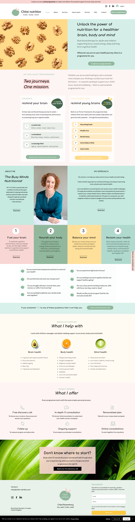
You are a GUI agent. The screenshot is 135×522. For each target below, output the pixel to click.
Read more (16, 257)
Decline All (117, 519)
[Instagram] (106, 6)
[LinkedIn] (113, 6)
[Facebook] (109, 6)
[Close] (132, 518)
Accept (126, 519)
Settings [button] (108, 519)
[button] (56, 12)
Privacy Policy (75, 519)
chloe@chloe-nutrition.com (20, 490)
